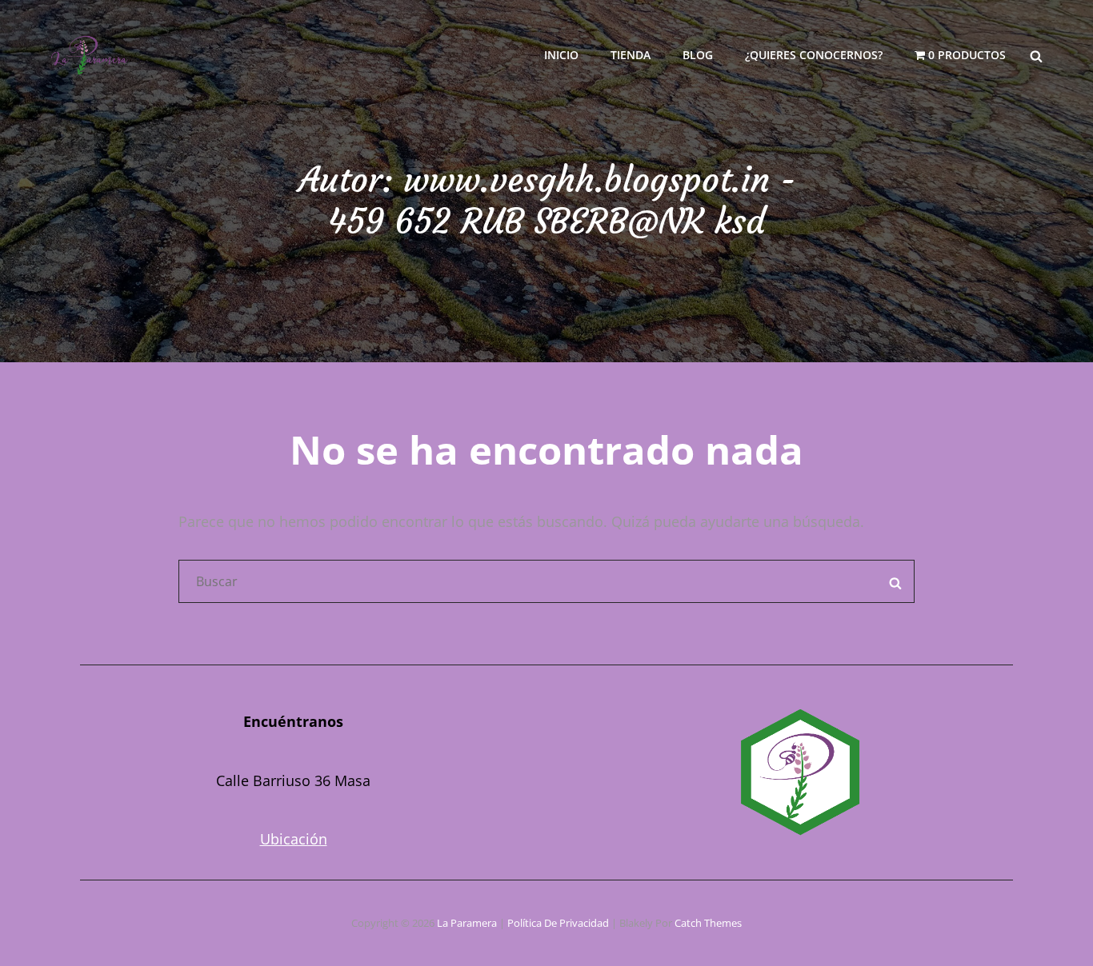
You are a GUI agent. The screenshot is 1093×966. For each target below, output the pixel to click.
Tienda (631, 54)
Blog (698, 54)
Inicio (561, 54)
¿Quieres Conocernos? (814, 54)
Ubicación (293, 838)
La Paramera (467, 923)
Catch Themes (708, 923)
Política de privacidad (558, 923)
